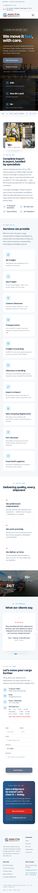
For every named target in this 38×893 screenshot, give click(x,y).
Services (28, 846)
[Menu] (33, 15)
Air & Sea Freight (8, 865)
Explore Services (11, 67)
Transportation (7, 871)
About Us (28, 843)
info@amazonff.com (19, 818)
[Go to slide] (13, 653)
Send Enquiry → (19, 770)
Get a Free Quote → (13, 60)
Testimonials (29, 849)
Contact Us (28, 852)
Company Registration (9, 877)
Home (27, 841)
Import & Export (8, 874)
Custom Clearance (8, 868)
